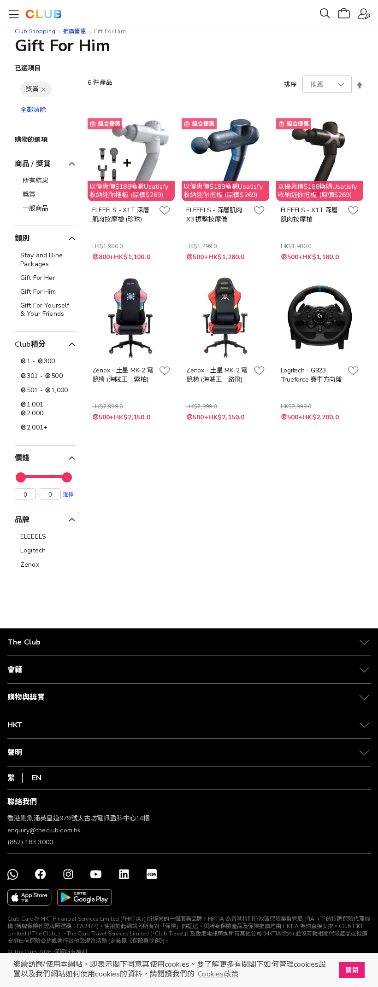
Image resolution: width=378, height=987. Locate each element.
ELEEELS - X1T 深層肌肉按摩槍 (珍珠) (120, 215)
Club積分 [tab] (30, 344)
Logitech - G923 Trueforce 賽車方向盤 (311, 375)
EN (36, 778)
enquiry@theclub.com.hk (44, 830)
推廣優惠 (74, 31)
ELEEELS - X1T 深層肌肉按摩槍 (309, 215)
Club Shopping (35, 31)
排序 (290, 84)
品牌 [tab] (22, 520)
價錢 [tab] (22, 458)
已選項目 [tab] (28, 68)
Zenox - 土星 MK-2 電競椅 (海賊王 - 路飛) (217, 375)
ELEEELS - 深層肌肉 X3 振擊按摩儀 (214, 215)
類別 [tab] (22, 238)
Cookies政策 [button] (218, 974)
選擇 (68, 494)
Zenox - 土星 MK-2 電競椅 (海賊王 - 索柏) (123, 375)
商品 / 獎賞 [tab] (33, 164)
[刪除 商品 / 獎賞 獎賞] (43, 89)
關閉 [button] (351, 970)
